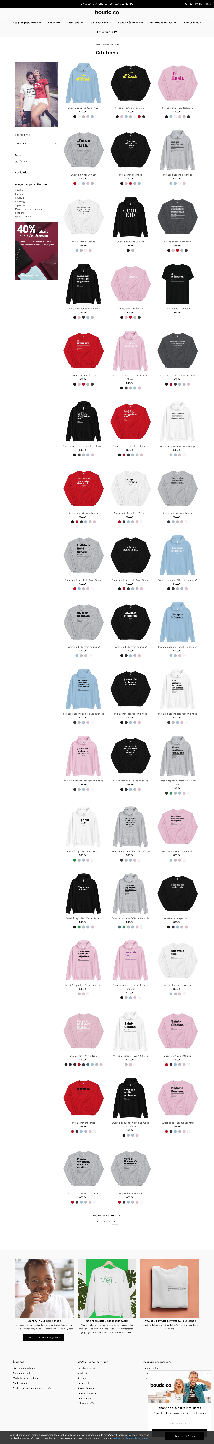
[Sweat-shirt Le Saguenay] (177, 217)
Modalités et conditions (26, 1378)
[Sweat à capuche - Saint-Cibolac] (130, 1031)
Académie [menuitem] (54, 22)
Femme (23, 161)
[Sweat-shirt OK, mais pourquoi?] (83, 622)
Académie (82, 1373)
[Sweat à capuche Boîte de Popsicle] (130, 893)
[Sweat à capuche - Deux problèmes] (83, 960)
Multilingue (21, 201)
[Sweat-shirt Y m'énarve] (130, 283)
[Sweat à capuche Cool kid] (130, 217)
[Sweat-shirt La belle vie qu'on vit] (130, 756)
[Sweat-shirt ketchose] (130, 150)
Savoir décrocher (129, 22)
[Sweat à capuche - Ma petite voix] (83, 893)
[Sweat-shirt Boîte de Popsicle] (177, 826)
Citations (73, 22)
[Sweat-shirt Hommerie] (130, 1168)
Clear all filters (23, 134)
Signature (20, 205)
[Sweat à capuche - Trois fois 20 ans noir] (177, 756)
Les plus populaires (25, 22)
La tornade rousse (161, 22)
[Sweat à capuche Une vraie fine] (83, 826)
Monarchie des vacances (28, 209)
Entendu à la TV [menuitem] (107, 31)
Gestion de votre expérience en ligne (32, 1388)
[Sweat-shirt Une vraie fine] (177, 960)
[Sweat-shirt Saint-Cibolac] (177, 1031)
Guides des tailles (22, 1373)
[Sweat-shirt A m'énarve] (83, 350)
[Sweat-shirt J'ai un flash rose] (177, 83)
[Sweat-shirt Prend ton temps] (83, 1168)
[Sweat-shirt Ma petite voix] (177, 893)
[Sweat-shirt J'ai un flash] (83, 150)
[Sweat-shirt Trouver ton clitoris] (130, 689)
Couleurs (19, 197)
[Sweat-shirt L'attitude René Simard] (83, 555)
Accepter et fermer (185, 1436)
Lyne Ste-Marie (23, 216)
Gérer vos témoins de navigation (131, 1438)
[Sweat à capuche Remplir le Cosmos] (177, 622)
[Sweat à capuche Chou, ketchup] (177, 421)
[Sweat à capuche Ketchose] (177, 150)
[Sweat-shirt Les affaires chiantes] (177, 350)
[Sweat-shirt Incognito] (83, 1098)
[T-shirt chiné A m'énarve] (177, 283)
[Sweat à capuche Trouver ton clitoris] (177, 689)
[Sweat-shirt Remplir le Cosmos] (130, 488)
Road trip (20, 212)
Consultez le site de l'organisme (44, 1337)
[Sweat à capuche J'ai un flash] (83, 83)
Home (97, 44)
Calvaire (19, 194)
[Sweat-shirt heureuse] (83, 217)
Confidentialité (21, 1383)
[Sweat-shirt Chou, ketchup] (83, 488)
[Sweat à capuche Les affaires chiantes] (83, 421)
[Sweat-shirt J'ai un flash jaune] (130, 83)
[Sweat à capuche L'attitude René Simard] (130, 350)
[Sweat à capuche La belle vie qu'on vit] (83, 689)
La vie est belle (99, 22)
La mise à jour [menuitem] (192, 22)
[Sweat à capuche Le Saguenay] (83, 283)
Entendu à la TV (85, 1403)
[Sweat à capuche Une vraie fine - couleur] (130, 960)
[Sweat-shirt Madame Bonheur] (177, 1098)
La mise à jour (84, 1398)
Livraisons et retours (24, 1368)
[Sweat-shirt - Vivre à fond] (83, 1031)
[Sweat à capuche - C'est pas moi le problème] (130, 1098)
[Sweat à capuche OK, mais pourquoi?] (177, 555)
